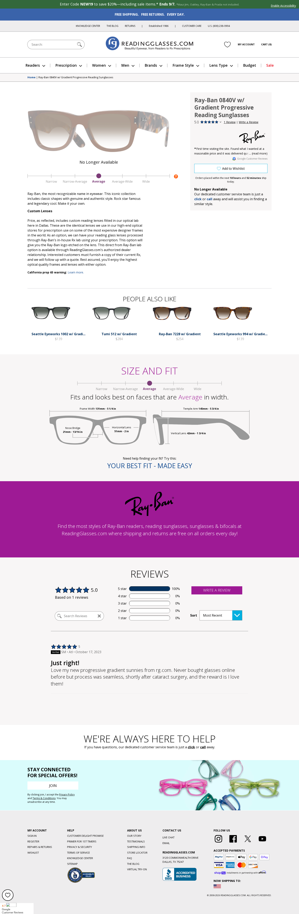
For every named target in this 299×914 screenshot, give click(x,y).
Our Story (134, 836)
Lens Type (218, 65)
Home (31, 77)
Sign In (32, 836)
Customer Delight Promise (85, 836)
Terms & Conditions (44, 798)
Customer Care (191, 26)
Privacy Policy (67, 794)
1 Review (230, 122)
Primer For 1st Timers (81, 841)
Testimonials (136, 841)
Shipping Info (136, 847)
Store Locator (137, 852)
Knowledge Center (88, 26)
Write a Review (248, 122)
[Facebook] (233, 842)
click (191, 747)
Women (99, 65)
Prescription (66, 65)
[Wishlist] (227, 44)
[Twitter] (248, 842)
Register (33, 841)
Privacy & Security (79, 847)
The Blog (112, 26)
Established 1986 (158, 26)
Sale (270, 65)
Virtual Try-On (137, 869)
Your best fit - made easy (149, 465)
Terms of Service (78, 852)
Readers (32, 65)
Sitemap (72, 864)
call (209, 199)
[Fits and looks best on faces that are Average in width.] (98, 182)
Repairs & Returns (39, 847)
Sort (193, 615)
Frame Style (183, 65)
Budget (249, 65)
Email (166, 843)
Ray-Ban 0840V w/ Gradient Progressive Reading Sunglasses (75, 77)
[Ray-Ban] (252, 137)
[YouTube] (262, 842)
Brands (151, 65)
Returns (130, 26)
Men (125, 65)
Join (53, 785)
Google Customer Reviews (252, 158)
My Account (246, 44)
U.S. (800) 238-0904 (219, 26)
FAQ (129, 858)
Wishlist (33, 852)
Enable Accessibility (283, 6)
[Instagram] (218, 842)
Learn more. (76, 272)
